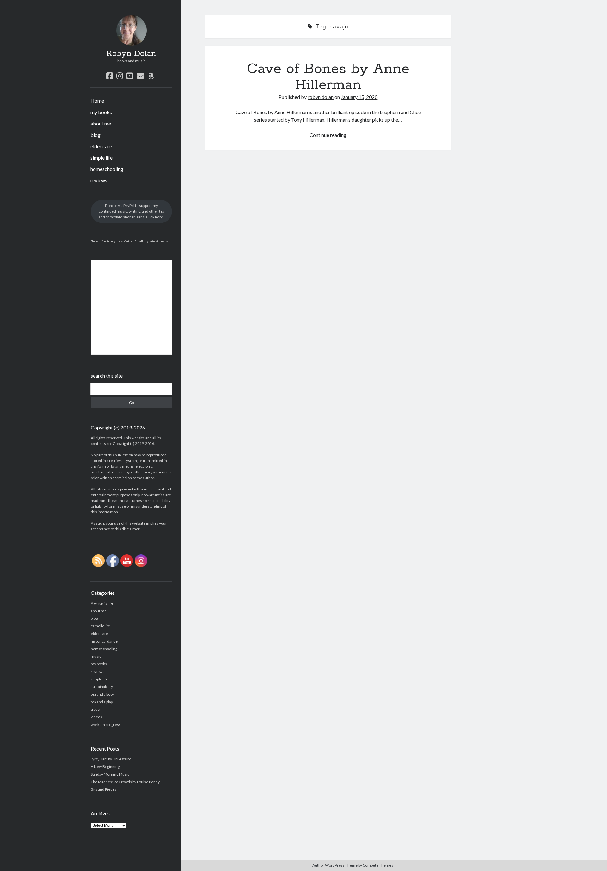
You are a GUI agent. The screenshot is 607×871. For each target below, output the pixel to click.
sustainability (102, 686)
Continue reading (328, 135)
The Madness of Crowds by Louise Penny (125, 781)
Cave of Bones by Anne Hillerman (328, 77)
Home (97, 101)
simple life (101, 158)
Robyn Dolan (131, 54)
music (96, 656)
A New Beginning (105, 766)
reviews (98, 180)
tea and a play (102, 701)
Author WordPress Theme (335, 865)
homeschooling (106, 169)
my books (101, 112)
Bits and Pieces (103, 789)
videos (96, 717)
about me (100, 123)
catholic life (100, 626)
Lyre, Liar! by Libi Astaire (111, 759)
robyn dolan (321, 97)
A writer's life (102, 603)
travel (96, 709)
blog (95, 135)
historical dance (104, 641)
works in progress (106, 724)
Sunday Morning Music (110, 774)
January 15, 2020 (359, 97)
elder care (101, 146)
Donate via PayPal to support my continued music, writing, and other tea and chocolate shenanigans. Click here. (131, 211)
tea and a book (102, 694)
